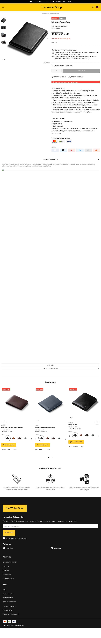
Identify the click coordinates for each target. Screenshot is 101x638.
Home (43, 13)
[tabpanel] (17, 421)
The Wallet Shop (51, 7)
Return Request (8, 594)
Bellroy (58, 28)
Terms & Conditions (9, 606)
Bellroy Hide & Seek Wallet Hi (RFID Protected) (11, 427)
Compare (40, 449)
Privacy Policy (21, 538)
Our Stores (7, 574)
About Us (6, 566)
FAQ (4, 589)
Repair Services (8, 598)
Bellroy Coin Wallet (72, 424)
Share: (53, 147)
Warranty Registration (10, 614)
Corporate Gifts (8, 578)
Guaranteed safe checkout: (60, 138)
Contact (6, 570)
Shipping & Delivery (9, 602)
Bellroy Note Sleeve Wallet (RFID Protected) (45, 427)
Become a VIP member (10, 562)
